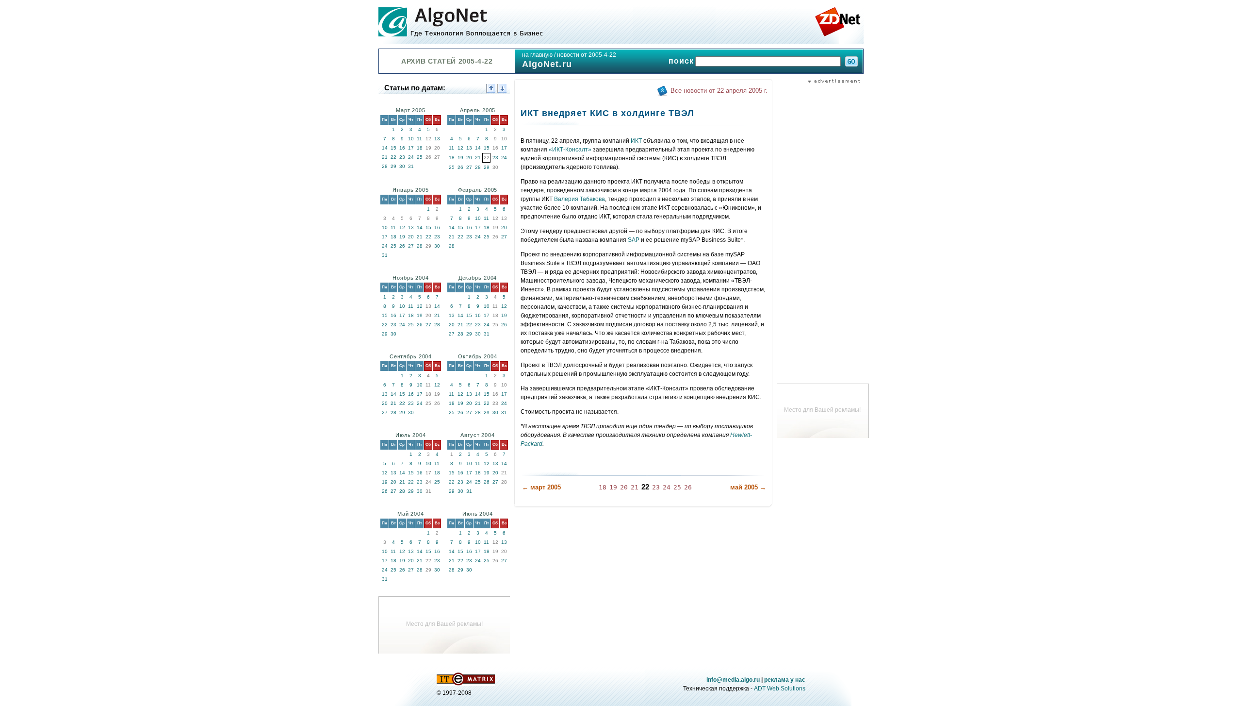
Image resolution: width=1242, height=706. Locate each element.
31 (411, 166)
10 (411, 138)
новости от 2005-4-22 (586, 54)
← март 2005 (541, 487)
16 (402, 148)
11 (419, 138)
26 (460, 167)
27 (469, 167)
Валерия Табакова (579, 199)
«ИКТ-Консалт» (570, 149)
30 (402, 166)
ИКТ (636, 140)
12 (460, 148)
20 (469, 157)
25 (420, 157)
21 (385, 157)
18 (420, 148)
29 (393, 166)
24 (411, 157)
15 (393, 148)
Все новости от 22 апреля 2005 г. (719, 90)
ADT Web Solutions (779, 688)
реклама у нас (784, 679)
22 (393, 157)
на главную (537, 54)
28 (385, 166)
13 (437, 138)
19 (460, 157)
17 (411, 148)
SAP (633, 239)
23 (402, 157)
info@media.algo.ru (733, 679)
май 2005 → (748, 487)
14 (385, 148)
